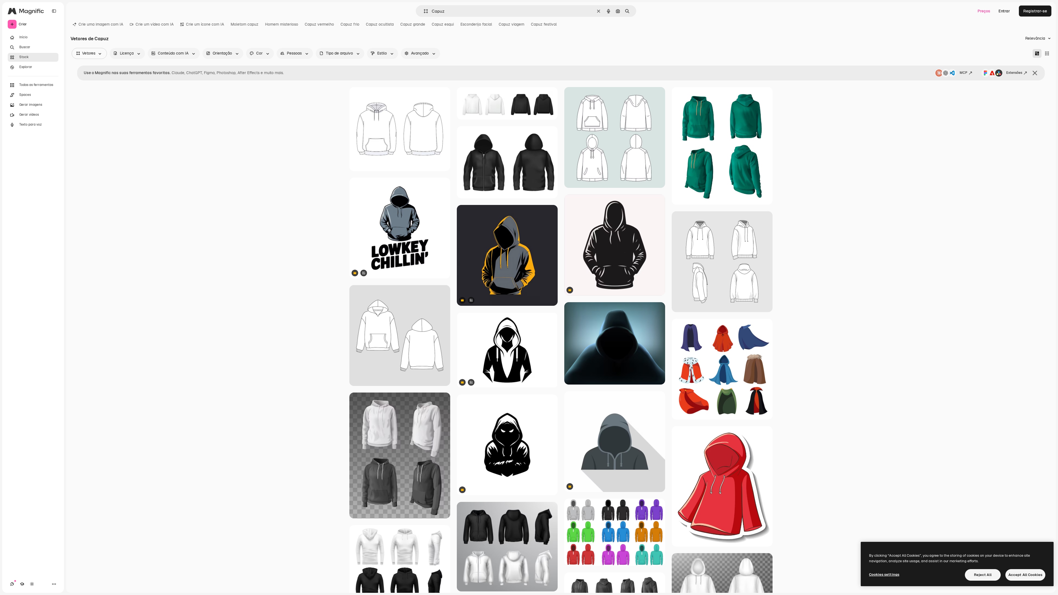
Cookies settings (884, 574)
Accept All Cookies (1025, 574)
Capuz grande (412, 24)
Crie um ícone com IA (205, 24)
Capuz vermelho (319, 24)
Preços (984, 11)
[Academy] (22, 584)
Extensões (1014, 73)
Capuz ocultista (380, 24)
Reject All (983, 574)
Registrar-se (1035, 11)
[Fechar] (1035, 73)
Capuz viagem (511, 24)
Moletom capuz (244, 24)
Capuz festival (544, 24)
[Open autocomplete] (423, 11)
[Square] (1047, 53)
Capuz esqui (443, 24)
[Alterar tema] (32, 584)
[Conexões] (12, 584)
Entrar (1004, 11)
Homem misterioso (281, 24)
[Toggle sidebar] (54, 11)
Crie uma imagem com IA (101, 24)
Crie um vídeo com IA (155, 24)
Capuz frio (350, 24)
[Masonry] (1037, 53)
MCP (963, 73)
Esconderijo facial (476, 24)
